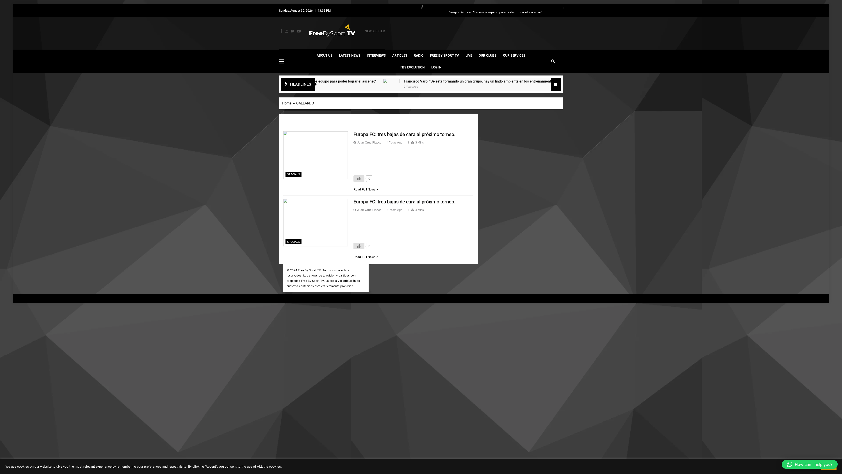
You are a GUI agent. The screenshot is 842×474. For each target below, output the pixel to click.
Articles (399, 55)
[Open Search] (553, 61)
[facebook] (281, 31)
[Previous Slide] (420, 6)
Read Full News (364, 189)
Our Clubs (487, 55)
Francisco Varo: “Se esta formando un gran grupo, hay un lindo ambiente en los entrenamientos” (454, 81)
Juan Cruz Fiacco (369, 142)
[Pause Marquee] (556, 84)
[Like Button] (358, 178)
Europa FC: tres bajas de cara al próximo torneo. (404, 134)
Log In (436, 67)
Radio (418, 55)
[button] (810, 464)
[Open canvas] (281, 61)
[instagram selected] (286, 31)
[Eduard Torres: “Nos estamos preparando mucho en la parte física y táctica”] (545, 87)
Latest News (349, 55)
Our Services (514, 55)
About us (324, 55)
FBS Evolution (412, 67)
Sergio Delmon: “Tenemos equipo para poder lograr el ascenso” (495, 12)
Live (469, 55)
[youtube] (299, 31)
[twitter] (292, 31)
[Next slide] (561, 6)
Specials (293, 174)
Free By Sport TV (444, 55)
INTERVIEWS (376, 55)
